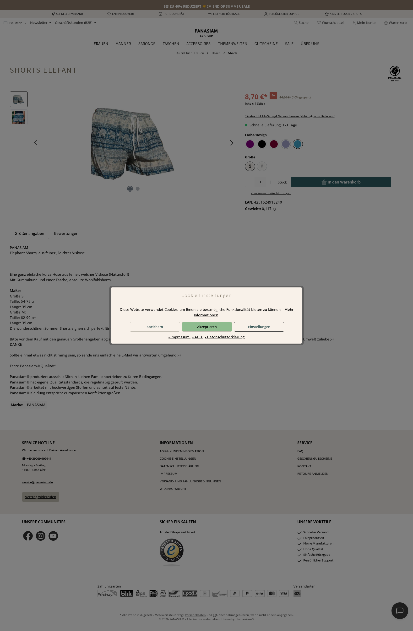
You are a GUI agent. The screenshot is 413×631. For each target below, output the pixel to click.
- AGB (197, 336)
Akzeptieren (207, 326)
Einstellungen (259, 326)
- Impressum (179, 336)
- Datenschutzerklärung (225, 336)
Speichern (155, 326)
